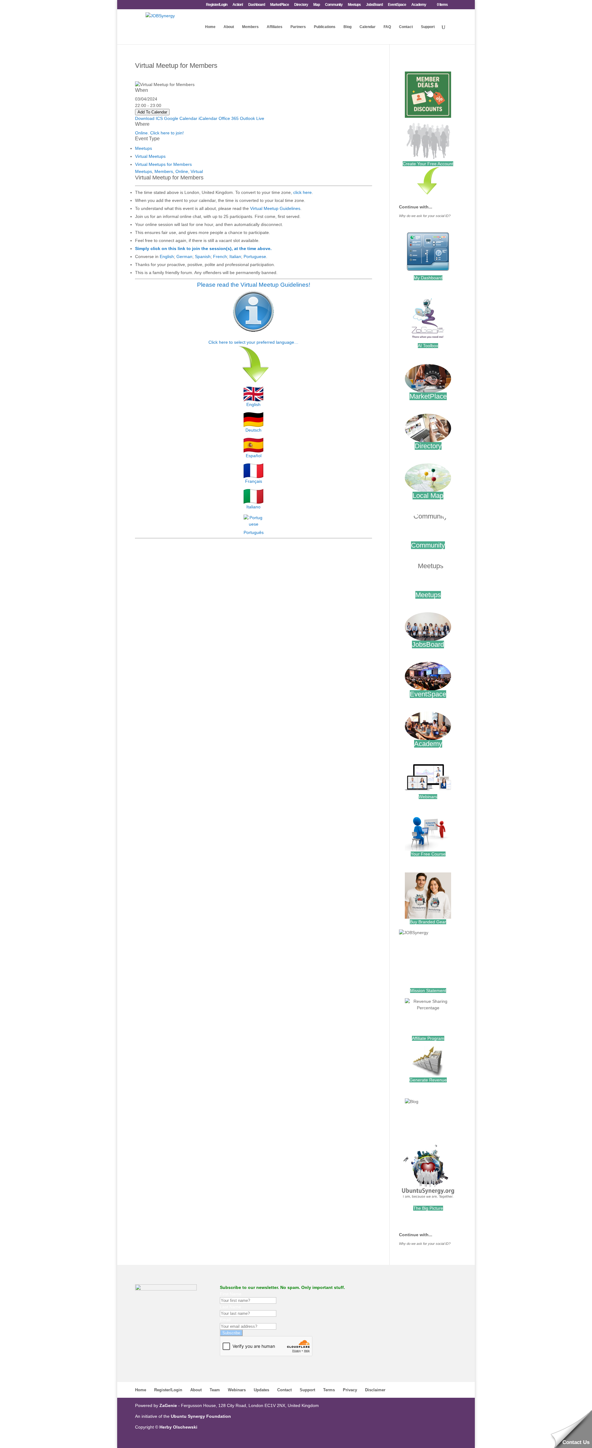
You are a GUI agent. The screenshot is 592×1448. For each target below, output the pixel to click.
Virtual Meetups (150, 156)
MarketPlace (279, 5)
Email (225, 1319)
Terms (329, 1390)
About (229, 27)
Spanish (203, 256)
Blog (347, 27)
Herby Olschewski (178, 1427)
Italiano (253, 506)
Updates (261, 1390)
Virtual (197, 171)
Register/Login (216, 5)
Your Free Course (428, 853)
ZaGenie (168, 1405)
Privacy (350, 1390)
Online (181, 171)
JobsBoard (374, 5)
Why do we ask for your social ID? (424, 216)
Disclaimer (375, 1390)
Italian (235, 256)
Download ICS (149, 118)
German (184, 256)
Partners (298, 27)
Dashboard (256, 5)
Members (250, 27)
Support (428, 27)
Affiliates (274, 27)
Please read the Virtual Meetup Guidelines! (253, 284)
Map (316, 5)
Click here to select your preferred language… (253, 342)
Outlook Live (252, 118)
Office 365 (229, 118)
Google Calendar (180, 118)
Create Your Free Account (428, 163)
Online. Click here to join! (159, 132)
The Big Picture (428, 1208)
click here (302, 192)
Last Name (230, 1306)
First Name (230, 1293)
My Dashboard (428, 277)
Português (254, 532)
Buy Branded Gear (428, 921)
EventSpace (397, 5)
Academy (418, 5)
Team (215, 1390)
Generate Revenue (428, 1079)
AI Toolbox (428, 345)
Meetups (354, 5)
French (220, 256)
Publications (324, 27)
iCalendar (208, 118)
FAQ (387, 27)
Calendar (368, 27)
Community (334, 5)
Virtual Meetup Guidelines (275, 208)
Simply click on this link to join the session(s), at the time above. (203, 248)
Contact (406, 27)
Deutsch (253, 430)
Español (253, 455)
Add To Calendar (152, 112)
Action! (237, 5)
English (167, 256)
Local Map (428, 495)
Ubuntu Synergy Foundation (201, 1416)
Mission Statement (428, 990)
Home (210, 27)
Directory (301, 5)
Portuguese (255, 256)
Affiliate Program (428, 1038)
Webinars (428, 796)
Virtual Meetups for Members (163, 164)
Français (253, 481)
